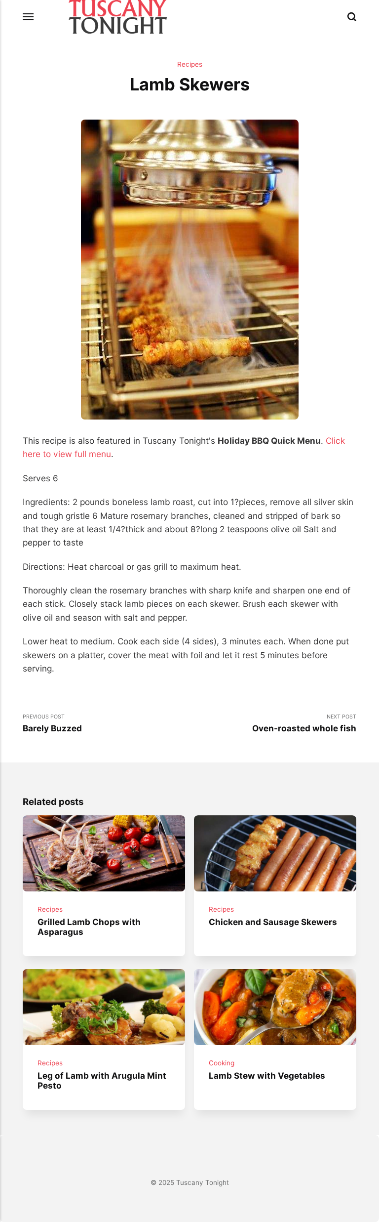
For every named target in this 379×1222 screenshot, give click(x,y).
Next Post (304, 723)
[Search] (351, 17)
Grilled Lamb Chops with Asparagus (89, 927)
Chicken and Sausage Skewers (273, 922)
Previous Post (52, 723)
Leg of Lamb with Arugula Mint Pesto (102, 1080)
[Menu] (29, 17)
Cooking (221, 1063)
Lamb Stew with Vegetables (267, 1075)
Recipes (189, 64)
